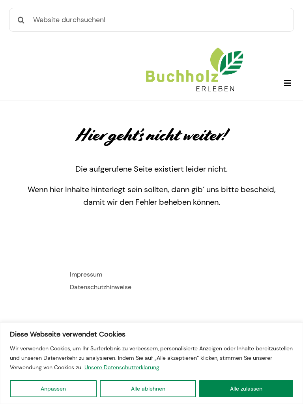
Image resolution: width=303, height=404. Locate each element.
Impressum (86, 274)
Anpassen (53, 388)
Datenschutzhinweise (100, 287)
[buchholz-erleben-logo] (194, 50)
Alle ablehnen (148, 388)
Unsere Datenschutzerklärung (121, 367)
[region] (151, 363)
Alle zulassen (246, 388)
